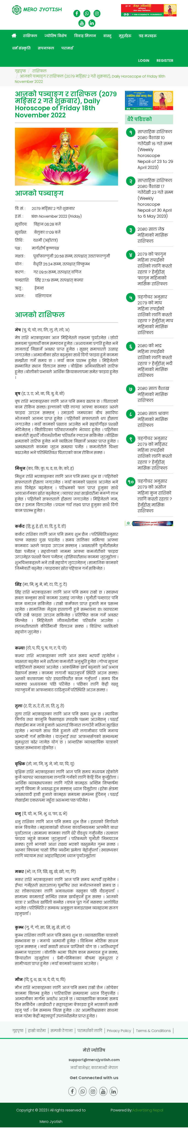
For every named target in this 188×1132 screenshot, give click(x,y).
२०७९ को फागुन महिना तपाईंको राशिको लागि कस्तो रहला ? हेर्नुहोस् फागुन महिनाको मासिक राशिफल (155, 269)
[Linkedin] (92, 23)
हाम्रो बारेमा (37, 1030)
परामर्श (67, 48)
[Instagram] (97, 13)
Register (165, 60)
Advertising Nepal (147, 1110)
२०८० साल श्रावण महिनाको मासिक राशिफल (153, 419)
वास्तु (107, 35)
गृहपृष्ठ (17, 1030)
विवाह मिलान (85, 35)
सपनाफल (46, 48)
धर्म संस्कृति (21, 48)
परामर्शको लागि (89, 1030)
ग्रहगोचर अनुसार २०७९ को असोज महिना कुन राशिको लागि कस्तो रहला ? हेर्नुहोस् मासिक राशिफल (155, 496)
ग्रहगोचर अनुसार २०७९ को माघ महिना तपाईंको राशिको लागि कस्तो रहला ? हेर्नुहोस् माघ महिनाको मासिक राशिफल (155, 314)
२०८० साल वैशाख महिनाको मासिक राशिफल (153, 394)
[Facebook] (77, 13)
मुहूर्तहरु (125, 35)
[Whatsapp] (87, 13)
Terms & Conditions (153, 1030)
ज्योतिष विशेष (55, 35)
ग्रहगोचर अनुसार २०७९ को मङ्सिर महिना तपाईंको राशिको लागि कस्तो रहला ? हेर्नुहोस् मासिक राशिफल (155, 453)
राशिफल (30, 35)
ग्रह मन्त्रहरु (148, 35)
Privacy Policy (119, 1030)
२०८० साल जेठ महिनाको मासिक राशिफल (153, 235)
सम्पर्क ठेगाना (62, 1030)
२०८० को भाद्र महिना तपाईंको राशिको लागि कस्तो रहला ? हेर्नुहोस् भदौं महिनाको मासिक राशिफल (155, 360)
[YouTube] (82, 23)
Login (143, 60)
